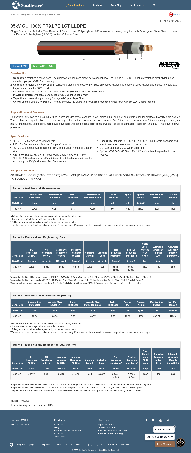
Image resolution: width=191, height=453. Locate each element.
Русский (125, 444)
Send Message (164, 444)
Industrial (58, 424)
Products (14, 14)
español (46, 444)
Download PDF (19, 66)
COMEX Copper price (108, 427)
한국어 (99, 444)
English (21, 444)
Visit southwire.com (19, 424)
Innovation (59, 433)
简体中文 (33, 444)
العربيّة (69, 444)
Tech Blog (116, 5)
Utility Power (27, 14)
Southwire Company (87, 450)
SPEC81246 (54, 14)
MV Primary (40, 14)
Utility (56, 427)
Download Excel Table (43, 66)
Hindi (78, 444)
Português (112, 444)
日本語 (89, 444)
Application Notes (106, 424)
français (57, 444)
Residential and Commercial (67, 430)
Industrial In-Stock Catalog (110, 433)
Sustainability (60, 436)
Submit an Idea (75, 5)
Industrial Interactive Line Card (112, 430)
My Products (137, 5)
